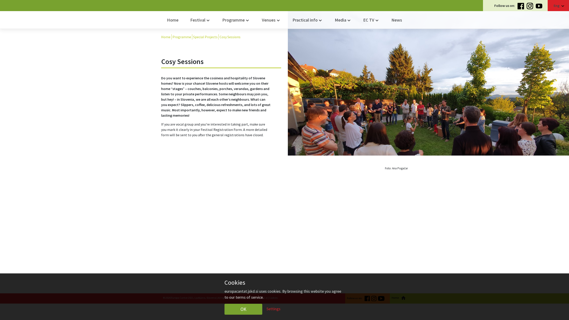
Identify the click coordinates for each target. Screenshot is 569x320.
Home (172, 20)
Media (343, 20)
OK (243, 309)
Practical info (308, 20)
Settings (273, 308)
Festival (200, 20)
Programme (236, 20)
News (396, 20)
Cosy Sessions (230, 37)
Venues (271, 20)
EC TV (371, 20)
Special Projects (205, 37)
